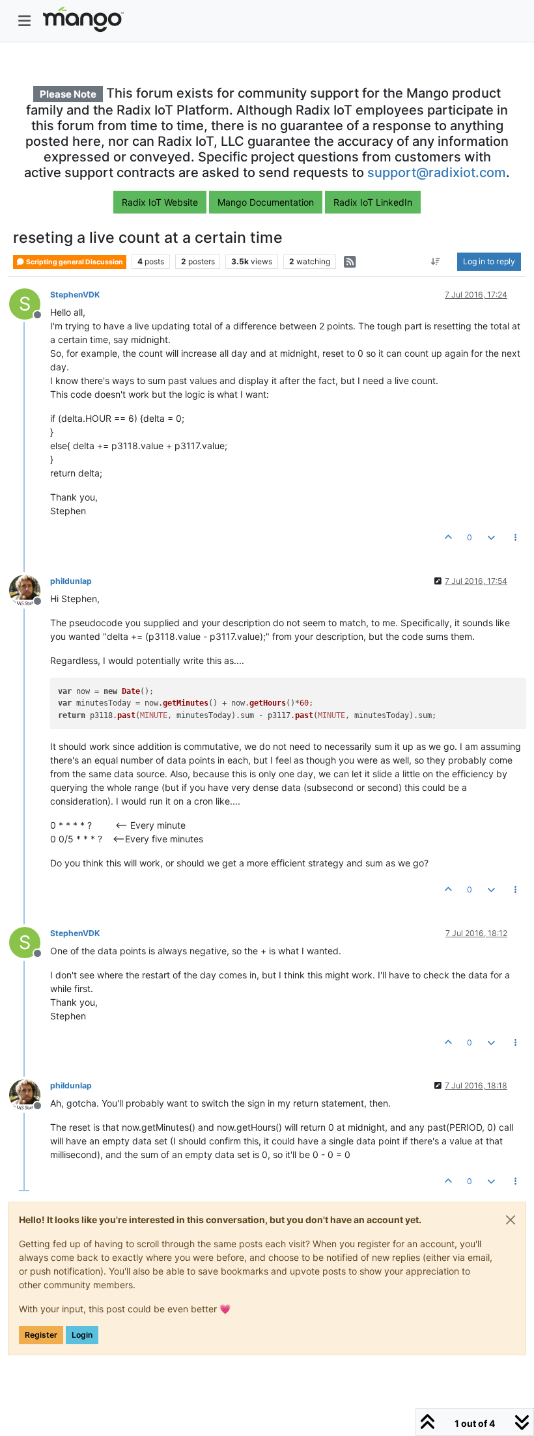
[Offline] (29, 589)
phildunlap (71, 581)
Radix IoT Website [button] (160, 202)
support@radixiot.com (436, 172)
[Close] (511, 1219)
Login (82, 1335)
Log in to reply (489, 261)
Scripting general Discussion (74, 262)
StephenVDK (75, 294)
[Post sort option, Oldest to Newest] (436, 262)
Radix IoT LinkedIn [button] (372, 202)
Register (41, 1335)
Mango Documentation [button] (266, 202)
